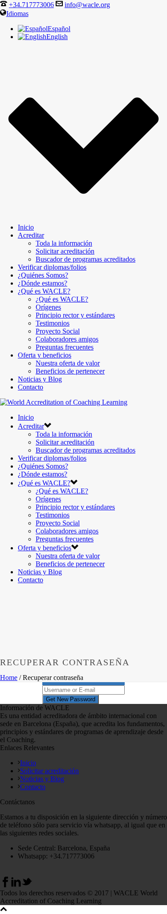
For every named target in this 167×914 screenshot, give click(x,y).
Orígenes (48, 307)
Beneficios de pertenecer (70, 371)
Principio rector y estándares (75, 315)
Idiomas (17, 13)
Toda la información (64, 243)
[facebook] (5, 885)
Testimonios (52, 323)
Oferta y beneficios (44, 355)
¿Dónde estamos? (42, 283)
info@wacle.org (87, 4)
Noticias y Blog (40, 379)
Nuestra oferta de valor (68, 363)
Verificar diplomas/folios (52, 267)
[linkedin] (16, 885)
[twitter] (26, 885)
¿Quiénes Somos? (43, 275)
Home (8, 677)
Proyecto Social (58, 331)
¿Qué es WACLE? (44, 291)
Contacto (30, 387)
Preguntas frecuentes (65, 347)
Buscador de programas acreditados (85, 259)
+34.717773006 (31, 4)
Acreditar (31, 235)
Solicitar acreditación (65, 251)
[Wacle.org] (63, 402)
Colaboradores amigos (67, 339)
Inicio (26, 227)
